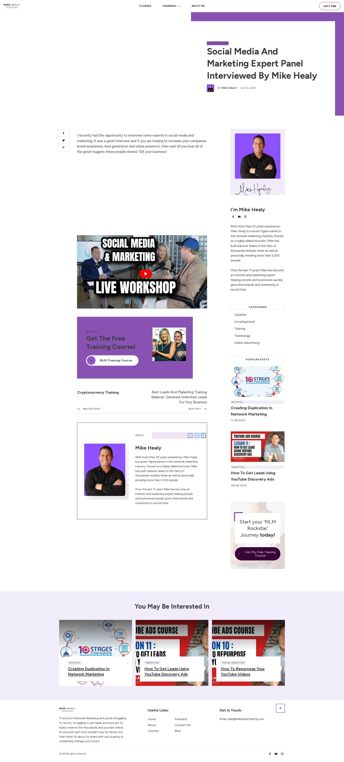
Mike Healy (229, 88)
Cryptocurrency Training (98, 392)
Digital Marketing (233, 663)
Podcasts (181, 719)
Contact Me (183, 725)
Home (152, 719)
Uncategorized (217, 43)
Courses (153, 730)
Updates (240, 314)
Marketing (238, 467)
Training (239, 328)
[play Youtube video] (145, 273)
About (152, 725)
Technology (242, 336)
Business (237, 402)
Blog (177, 730)
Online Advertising (246, 343)
